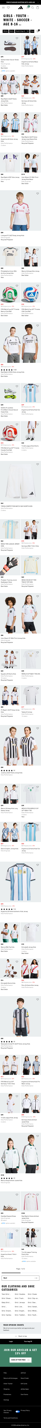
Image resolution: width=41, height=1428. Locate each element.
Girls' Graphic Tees (20, 1311)
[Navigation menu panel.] (3, 7)
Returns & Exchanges (11, 1378)
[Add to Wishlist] (17, 39)
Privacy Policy (25, 1410)
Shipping (6, 1389)
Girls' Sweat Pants (32, 1307)
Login (11, 1341)
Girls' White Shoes (32, 1311)
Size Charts (24, 1394)
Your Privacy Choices (7, 1411)
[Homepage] (20, 8)
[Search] (32, 7)
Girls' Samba (6, 1315)
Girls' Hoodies (20, 1294)
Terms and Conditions (11, 1418)
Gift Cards (24, 1383)
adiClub (23, 1373)
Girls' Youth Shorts (32, 1315)
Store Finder (25, 1378)
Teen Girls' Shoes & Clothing (6, 1294)
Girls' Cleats (32, 1294)
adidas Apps (25, 1389)
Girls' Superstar (5, 1307)
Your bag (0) (28, 1341)
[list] (17, 31)
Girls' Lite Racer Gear (19, 1307)
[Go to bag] (37, 7)
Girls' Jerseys (20, 1302)
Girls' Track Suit (19, 1299)
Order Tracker (8, 1383)
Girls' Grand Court (6, 1311)
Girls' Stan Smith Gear (32, 1303)
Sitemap (6, 1400)
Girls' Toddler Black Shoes (20, 1315)
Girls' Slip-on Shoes (33, 1299)
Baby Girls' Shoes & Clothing (6, 1303)
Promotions (7, 1394)
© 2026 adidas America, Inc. (20, 1425)
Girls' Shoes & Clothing (7, 1299)
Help (5, 1373)
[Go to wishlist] (8, 7)
